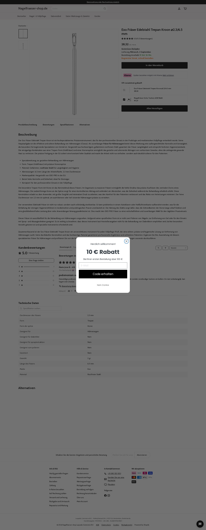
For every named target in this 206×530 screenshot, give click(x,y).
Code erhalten (103, 274)
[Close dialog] (126, 241)
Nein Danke (103, 285)
